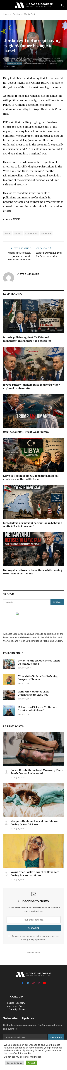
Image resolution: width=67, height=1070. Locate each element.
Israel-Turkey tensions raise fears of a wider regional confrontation (31, 386)
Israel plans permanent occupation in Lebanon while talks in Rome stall (32, 524)
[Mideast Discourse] (33, 5)
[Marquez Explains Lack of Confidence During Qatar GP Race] (33, 800)
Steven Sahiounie (28, 273)
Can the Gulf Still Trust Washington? (26, 431)
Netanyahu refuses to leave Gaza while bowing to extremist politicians (32, 572)
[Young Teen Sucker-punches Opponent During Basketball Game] (33, 851)
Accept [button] (31, 1063)
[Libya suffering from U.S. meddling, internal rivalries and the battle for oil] (33, 455)
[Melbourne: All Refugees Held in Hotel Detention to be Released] (9, 710)
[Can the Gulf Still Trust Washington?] (33, 411)
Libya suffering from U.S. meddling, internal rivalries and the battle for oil (30, 477)
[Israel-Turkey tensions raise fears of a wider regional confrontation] (33, 364)
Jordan (17, 233)
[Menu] (5, 5)
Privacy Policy (27, 939)
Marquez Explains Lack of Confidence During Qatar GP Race (34, 823)
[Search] (62, 5)
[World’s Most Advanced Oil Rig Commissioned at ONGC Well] (9, 695)
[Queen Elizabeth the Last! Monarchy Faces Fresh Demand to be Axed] (33, 749)
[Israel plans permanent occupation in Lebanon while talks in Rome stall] (33, 502)
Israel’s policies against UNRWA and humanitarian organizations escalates (27, 339)
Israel (7, 233)
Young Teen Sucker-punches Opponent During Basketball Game (34, 873)
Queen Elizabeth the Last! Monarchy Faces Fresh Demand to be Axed (36, 772)
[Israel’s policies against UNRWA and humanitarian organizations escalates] (33, 316)
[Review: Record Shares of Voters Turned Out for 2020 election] (9, 664)
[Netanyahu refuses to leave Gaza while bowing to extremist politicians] (33, 549)
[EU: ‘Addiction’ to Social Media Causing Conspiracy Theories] (9, 679)
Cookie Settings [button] (14, 1063)
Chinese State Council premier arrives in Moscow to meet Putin (19, 256)
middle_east (31, 233)
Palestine (46, 233)
